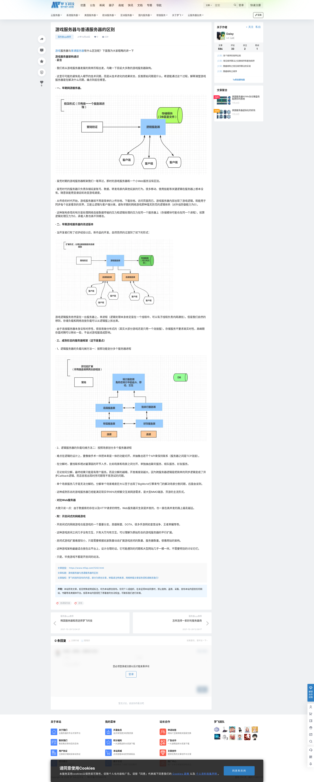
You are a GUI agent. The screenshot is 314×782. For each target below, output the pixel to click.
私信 (258, 27)
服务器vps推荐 (64, 37)
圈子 (111, 5)
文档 (140, 5)
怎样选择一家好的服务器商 (187, 620)
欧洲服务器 (108, 15)
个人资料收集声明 (206, 773)
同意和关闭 (239, 770)
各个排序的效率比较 (229, 55)
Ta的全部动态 (239, 79)
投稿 (260, 15)
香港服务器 (72, 15)
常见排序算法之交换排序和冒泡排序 (236, 61)
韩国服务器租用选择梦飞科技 (76, 620)
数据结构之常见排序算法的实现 (234, 66)
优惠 (83, 5)
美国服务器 (90, 15)
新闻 (102, 5)
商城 (121, 5)
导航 (159, 5)
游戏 (58, 50)
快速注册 (255, 5)
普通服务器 (77, 50)
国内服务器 (144, 15)
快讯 (130, 5)
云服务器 (55, 15)
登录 (241, 5)
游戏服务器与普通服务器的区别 (83, 572)
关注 (250, 27)
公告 (92, 5)
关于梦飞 (176, 15)
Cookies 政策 (181, 773)
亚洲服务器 (126, 15)
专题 (149, 5)
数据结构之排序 (227, 71)
